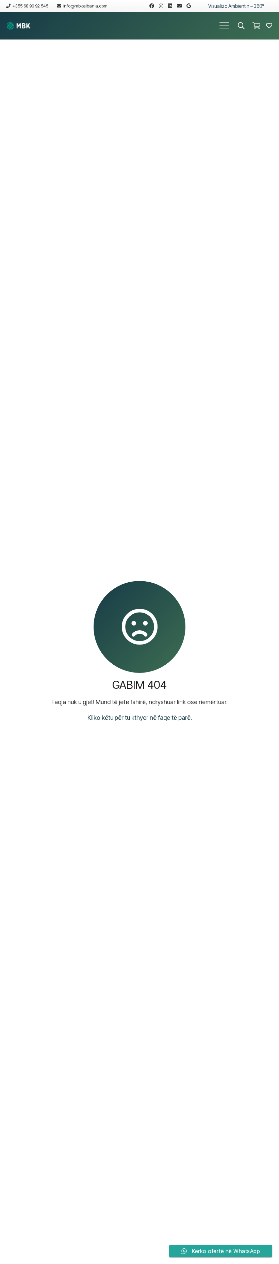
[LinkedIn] (170, 5)
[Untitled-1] (18, 26)
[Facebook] (151, 5)
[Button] (269, 26)
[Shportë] (256, 25)
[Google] (188, 5)
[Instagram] (161, 6)
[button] (224, 26)
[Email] (179, 5)
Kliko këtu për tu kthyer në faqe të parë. (139, 717)
